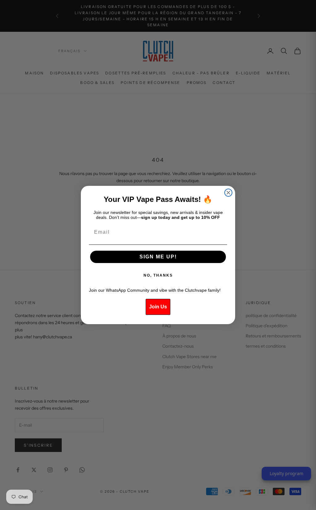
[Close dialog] (228, 192)
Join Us (158, 306)
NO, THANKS (158, 275)
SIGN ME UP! (158, 256)
